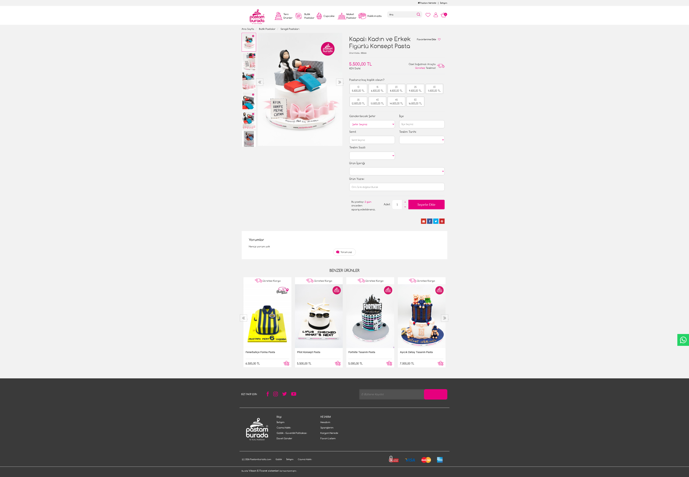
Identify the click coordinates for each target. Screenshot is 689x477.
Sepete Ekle (426, 204)
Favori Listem (328, 438)
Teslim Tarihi (407, 131)
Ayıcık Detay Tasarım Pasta (416, 352)
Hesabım (325, 422)
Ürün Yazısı (356, 179)
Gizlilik (279, 459)
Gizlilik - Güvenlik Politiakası (292, 433)
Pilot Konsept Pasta (308, 352)
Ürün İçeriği (357, 163)
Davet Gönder (284, 438)
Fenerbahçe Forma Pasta (260, 352)
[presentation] (260, 82)
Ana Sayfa (248, 28)
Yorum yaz (346, 252)
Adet (387, 204)
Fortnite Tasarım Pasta (361, 352)
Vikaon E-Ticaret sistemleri (264, 471)
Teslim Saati (357, 147)
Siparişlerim (326, 427)
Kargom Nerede (329, 433)
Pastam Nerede (428, 3)
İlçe (401, 116)
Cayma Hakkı (284, 427)
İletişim (443, 3)
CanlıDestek (683, 340)
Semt (352, 131)
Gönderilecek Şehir (362, 116)
